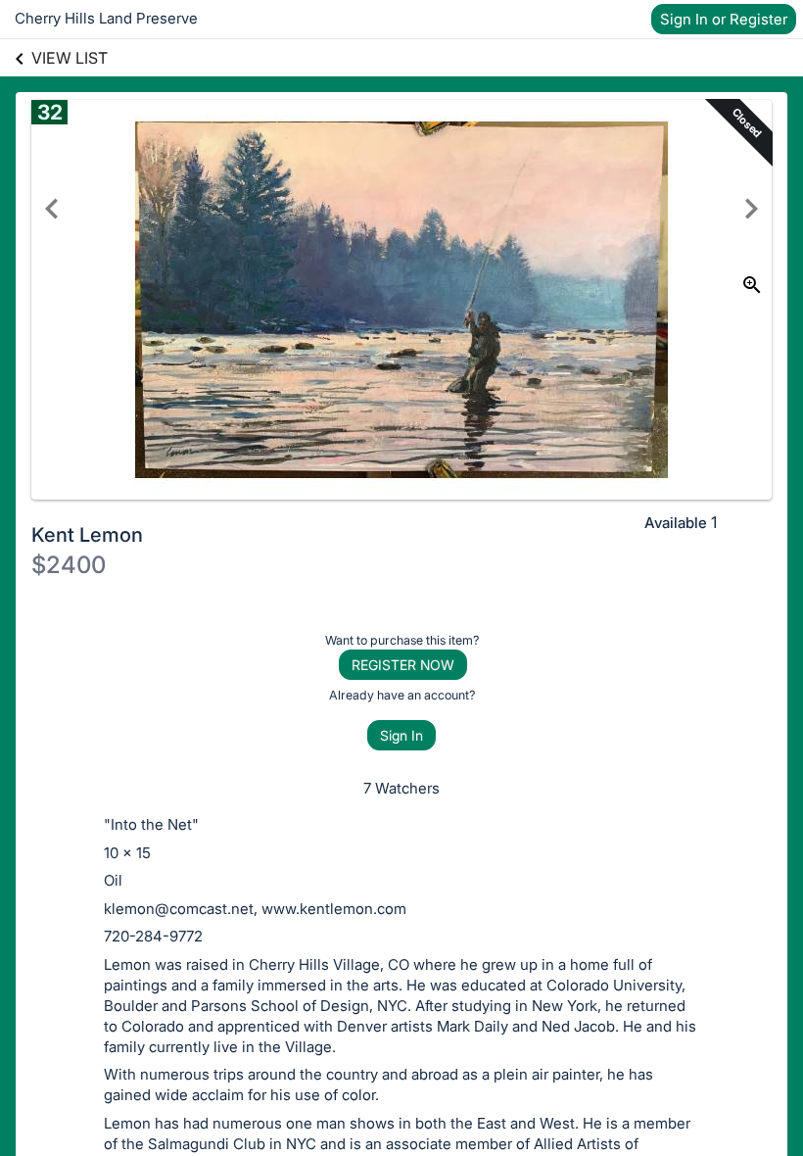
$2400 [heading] (68, 565)
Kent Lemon (87, 535)
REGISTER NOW (403, 664)
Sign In (401, 735)
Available (675, 522)
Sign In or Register (723, 19)
